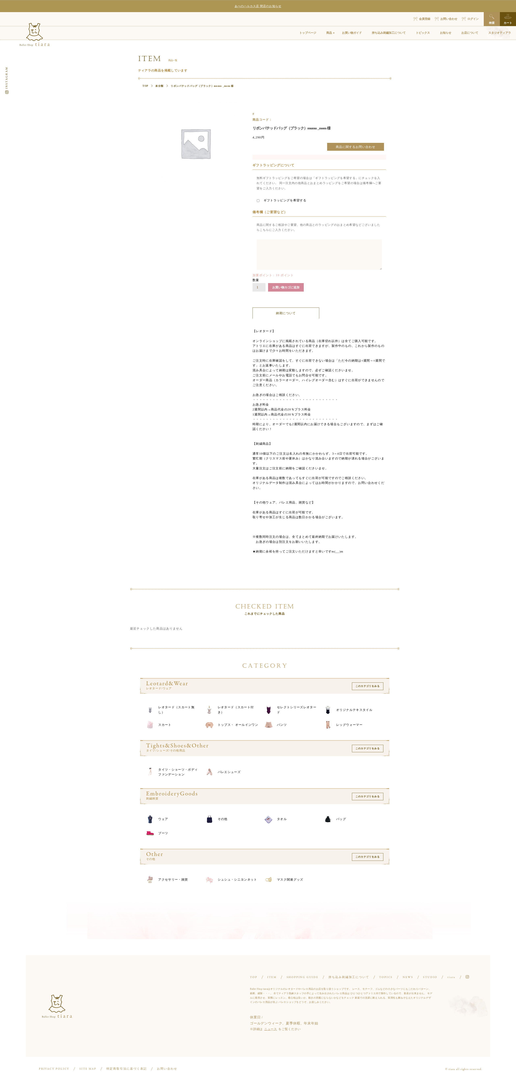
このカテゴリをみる (368, 686)
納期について (286, 313)
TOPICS (386, 977)
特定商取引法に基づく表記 (126, 1069)
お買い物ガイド (352, 32)
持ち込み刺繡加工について (389, 32)
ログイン (473, 18)
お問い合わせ (448, 18)
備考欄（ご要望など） (270, 212)
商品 (329, 32)
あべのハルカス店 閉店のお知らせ (258, 6)
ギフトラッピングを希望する (284, 200)
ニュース (270, 1029)
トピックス (423, 32)
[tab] (286, 313)
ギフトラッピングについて (273, 165)
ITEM (271, 977)
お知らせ (445, 32)
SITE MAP (87, 1069)
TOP (145, 86)
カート (508, 22)
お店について (469, 32)
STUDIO (430, 977)
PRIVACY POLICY (54, 1069)
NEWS (408, 977)
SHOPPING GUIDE (302, 977)
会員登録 (424, 18)
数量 (256, 280)
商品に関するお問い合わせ (355, 147)
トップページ (307, 32)
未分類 (159, 86)
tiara (451, 977)
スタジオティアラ (499, 32)
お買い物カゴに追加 (286, 287)
